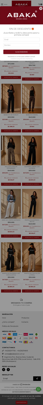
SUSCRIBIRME (21, 52)
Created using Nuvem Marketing (21, 59)
